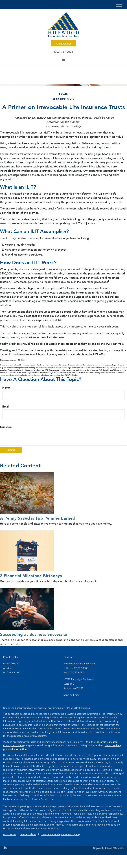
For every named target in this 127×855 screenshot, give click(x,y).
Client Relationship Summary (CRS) (60, 834)
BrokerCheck (82, 708)
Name (6, 388)
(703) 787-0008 (63, 52)
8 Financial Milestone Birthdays (31, 576)
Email (5, 407)
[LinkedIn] (63, 60)
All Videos (8, 668)
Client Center (63, 43)
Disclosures (9, 834)
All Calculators (11, 672)
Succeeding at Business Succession (34, 634)
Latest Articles (11, 663)
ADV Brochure (28, 834)
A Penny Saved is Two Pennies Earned (37, 518)
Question (6, 427)
